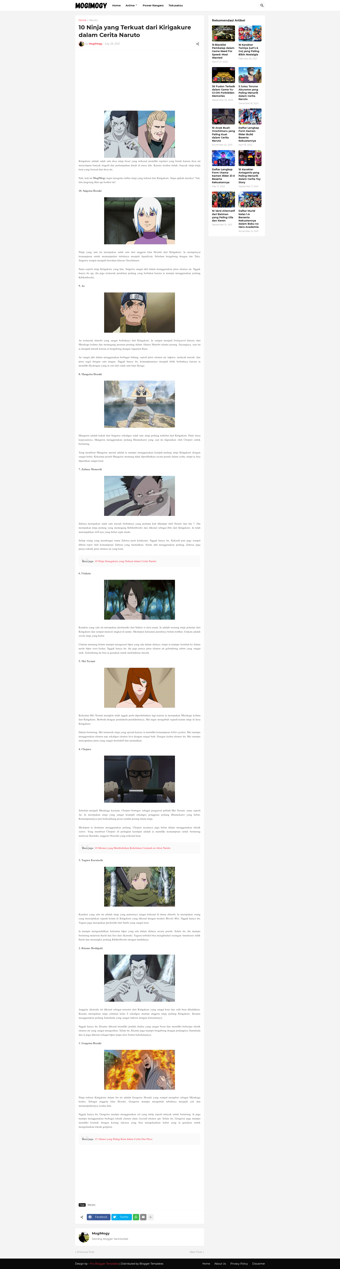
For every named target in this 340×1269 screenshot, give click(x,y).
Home (116, 5)
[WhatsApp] (136, 1217)
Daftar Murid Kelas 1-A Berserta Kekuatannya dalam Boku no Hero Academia (249, 219)
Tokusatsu (176, 5)
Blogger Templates (151, 1263)
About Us (220, 1263)
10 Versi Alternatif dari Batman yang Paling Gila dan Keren (223, 215)
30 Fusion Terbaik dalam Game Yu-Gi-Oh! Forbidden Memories (223, 91)
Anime (130, 5)
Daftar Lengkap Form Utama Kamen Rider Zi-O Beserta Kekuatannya (223, 176)
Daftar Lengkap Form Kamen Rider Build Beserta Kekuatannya (249, 134)
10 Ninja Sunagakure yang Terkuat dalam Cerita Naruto (125, 561)
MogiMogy (101, 1233)
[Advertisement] (139, 82)
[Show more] (150, 1217)
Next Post (196, 1252)
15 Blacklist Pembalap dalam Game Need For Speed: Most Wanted (223, 51)
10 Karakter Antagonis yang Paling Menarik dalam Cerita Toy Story (249, 176)
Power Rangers (153, 5)
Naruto (93, 20)
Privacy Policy (239, 1263)
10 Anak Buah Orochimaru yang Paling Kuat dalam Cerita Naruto (223, 134)
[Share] (197, 44)
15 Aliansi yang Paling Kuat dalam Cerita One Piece (123, 1139)
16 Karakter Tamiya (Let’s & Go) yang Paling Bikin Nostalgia (249, 49)
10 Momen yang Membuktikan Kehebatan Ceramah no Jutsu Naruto (133, 848)
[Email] (143, 1217)
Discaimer (258, 1263)
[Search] (262, 5)
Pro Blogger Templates (104, 1263)
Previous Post (85, 1252)
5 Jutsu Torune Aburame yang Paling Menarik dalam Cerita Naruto (248, 93)
